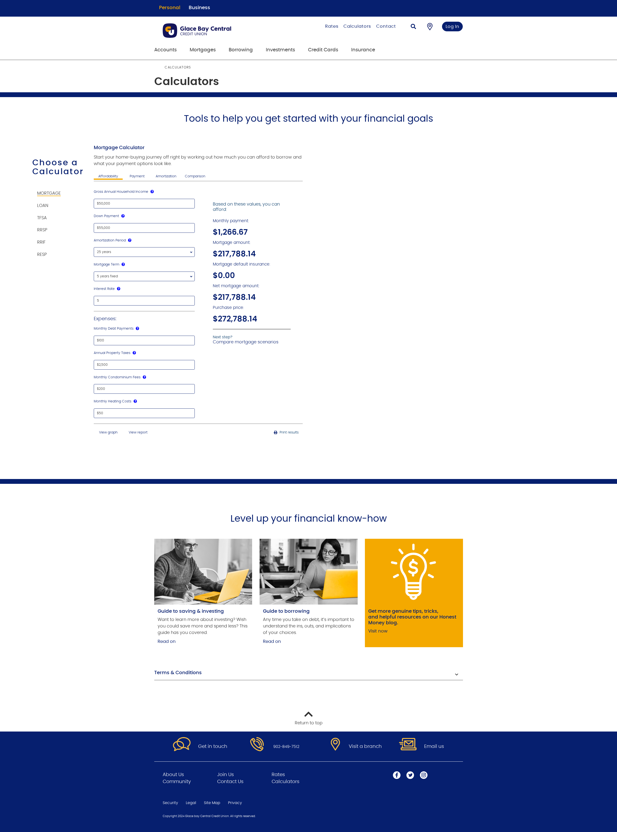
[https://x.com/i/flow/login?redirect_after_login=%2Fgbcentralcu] (410, 775)
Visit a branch (365, 746)
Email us (434, 746)
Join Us (225, 774)
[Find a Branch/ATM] (430, 26)
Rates (331, 26)
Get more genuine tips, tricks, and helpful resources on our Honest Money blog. (412, 617)
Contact (386, 26)
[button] (308, 673)
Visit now (378, 631)
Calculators (357, 26)
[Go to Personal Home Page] (217, 30)
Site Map (212, 803)
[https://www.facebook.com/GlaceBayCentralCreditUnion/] (397, 775)
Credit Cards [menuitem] (323, 49)
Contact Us (230, 781)
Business (199, 7)
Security (170, 803)
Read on (167, 641)
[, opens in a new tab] (203, 571)
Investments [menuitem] (280, 49)
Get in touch (212, 746)
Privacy (235, 803)
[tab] (59, 191)
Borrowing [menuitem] (241, 49)
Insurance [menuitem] (363, 49)
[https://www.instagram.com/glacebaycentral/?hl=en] (424, 775)
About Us (173, 774)
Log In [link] (452, 27)
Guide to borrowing (286, 611)
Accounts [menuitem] (165, 49)
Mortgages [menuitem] (203, 49)
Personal (169, 7)
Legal (191, 803)
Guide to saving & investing (191, 611)
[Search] (413, 27)
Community (177, 781)
